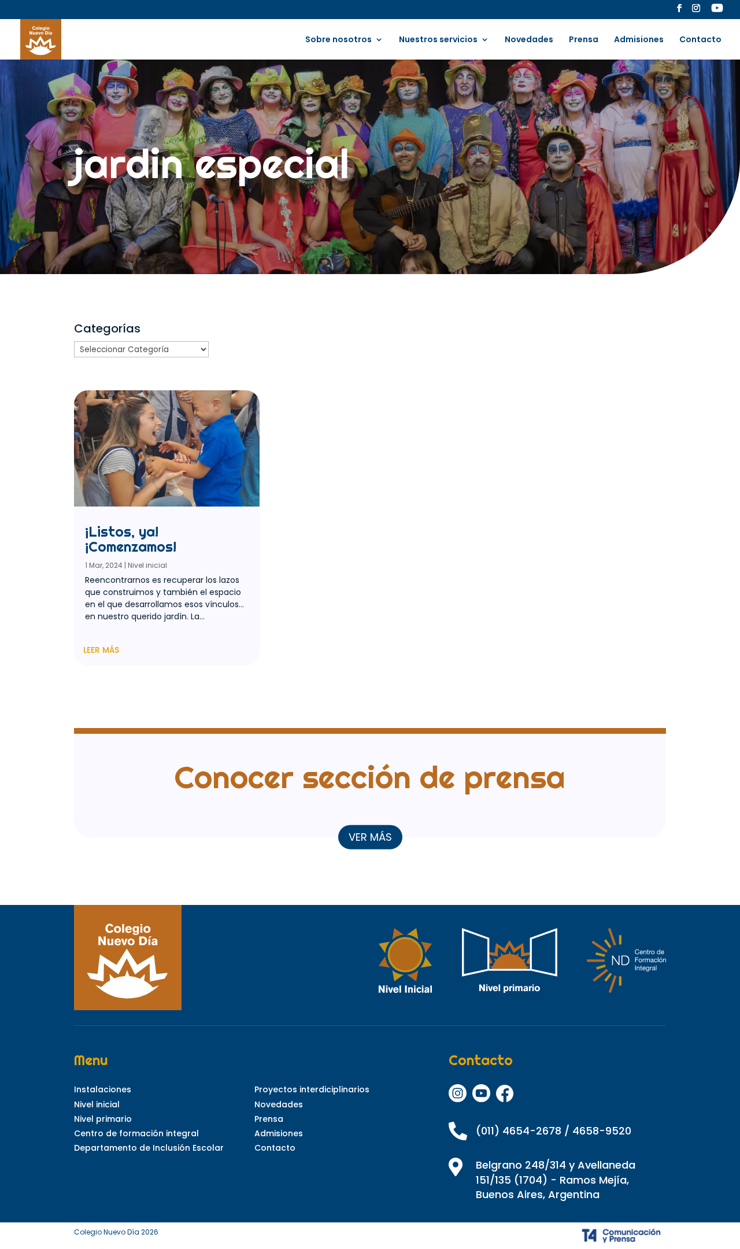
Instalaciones (102, 1089)
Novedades (529, 40)
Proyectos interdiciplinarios (311, 1089)
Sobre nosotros (338, 40)
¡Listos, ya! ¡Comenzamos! (130, 539)
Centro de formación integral (136, 1133)
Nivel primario (103, 1119)
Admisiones (639, 40)
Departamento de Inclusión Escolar (149, 1148)
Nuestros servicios (438, 40)
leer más (101, 650)
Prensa (583, 40)
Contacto (700, 40)
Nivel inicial (147, 565)
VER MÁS (370, 836)
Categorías (107, 328)
